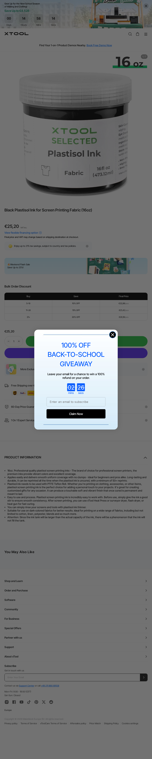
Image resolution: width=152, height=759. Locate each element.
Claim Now (76, 414)
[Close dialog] (112, 334)
